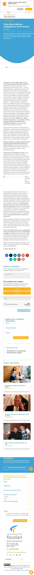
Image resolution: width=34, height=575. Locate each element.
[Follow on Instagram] (10, 555)
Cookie (11, 570)
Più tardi (20, 9)
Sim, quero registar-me (21, 337)
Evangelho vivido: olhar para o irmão (15, 386)
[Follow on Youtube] (16, 555)
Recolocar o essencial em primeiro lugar (16, 352)
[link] (6, 255)
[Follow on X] (13, 555)
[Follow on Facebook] (7, 555)
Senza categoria (8, 20)
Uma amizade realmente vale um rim (16, 443)
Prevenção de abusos (20, 570)
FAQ (28, 570)
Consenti (28, 9)
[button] (31, 469)
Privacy (7, 570)
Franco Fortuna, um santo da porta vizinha (16, 414)
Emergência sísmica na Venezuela (16, 467)
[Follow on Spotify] (20, 555)
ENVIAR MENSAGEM (20, 520)
